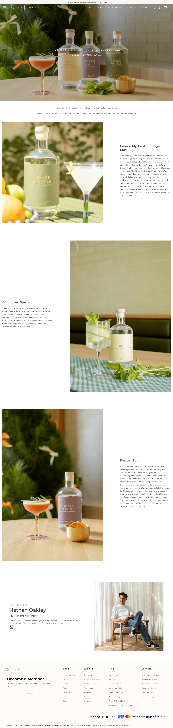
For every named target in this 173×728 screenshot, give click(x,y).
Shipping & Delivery (117, 688)
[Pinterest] (98, 717)
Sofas (65, 684)
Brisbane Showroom (150, 684)
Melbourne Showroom (151, 675)
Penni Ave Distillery (79, 113)
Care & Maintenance (117, 684)
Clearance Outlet (149, 688)
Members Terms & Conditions (121, 705)
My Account (113, 679)
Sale (65, 701)
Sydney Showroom (149, 679)
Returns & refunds (116, 692)
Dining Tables (68, 692)
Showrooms (131, 7)
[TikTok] (102, 717)
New (100, 7)
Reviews (87, 692)
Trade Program (148, 692)
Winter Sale (71, 2)
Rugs (65, 688)
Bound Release (114, 7)
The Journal (89, 688)
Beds (65, 697)
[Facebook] (94, 717)
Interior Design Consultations (154, 697)
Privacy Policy (114, 697)
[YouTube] (106, 717)
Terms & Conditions (117, 701)
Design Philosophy (92, 679)
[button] (4, 7)
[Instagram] (90, 717)
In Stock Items (69, 675)
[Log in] (155, 7)
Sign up (30, 694)
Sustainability (89, 684)
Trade (144, 7)
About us (88, 675)
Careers (87, 701)
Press (86, 697)
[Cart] (165, 7)
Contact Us (113, 675)
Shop (91, 7)
